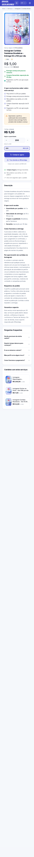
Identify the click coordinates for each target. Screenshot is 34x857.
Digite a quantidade (10, 136)
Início (3, 8)
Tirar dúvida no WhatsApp (18, 160)
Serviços (10, 8)
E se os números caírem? (12, 350)
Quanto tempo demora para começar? (13, 344)
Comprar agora (18, 155)
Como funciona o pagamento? (14, 360)
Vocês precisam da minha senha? (13, 337)
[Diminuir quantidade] (6, 140)
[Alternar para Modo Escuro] (17, 3)
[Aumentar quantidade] (28, 140)
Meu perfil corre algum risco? (14, 355)
